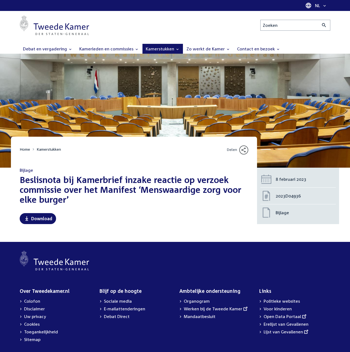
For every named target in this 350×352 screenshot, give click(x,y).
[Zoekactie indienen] (324, 25)
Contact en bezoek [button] (256, 48)
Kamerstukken (49, 149)
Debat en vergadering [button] (45, 48)
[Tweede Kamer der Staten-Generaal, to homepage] (54, 25)
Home (25, 149)
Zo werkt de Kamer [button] (206, 48)
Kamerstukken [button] (160, 48)
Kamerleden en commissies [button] (107, 48)
